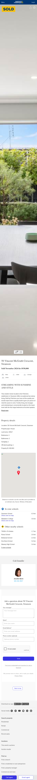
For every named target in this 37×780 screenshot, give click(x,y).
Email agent (26, 777)
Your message (7, 607)
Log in (33, 2)
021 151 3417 (18, 581)
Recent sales (5, 734)
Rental (3, 726)
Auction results (6, 749)
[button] (18, 473)
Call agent (9, 777)
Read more (4, 410)
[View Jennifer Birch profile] (18, 572)
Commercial (5, 730)
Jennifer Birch (18, 579)
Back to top (17, 688)
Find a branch (5, 759)
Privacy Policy (18, 676)
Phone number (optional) (10, 636)
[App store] (17, 704)
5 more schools (6, 547)
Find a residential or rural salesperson (13, 764)
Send (18, 658)
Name (4, 620)
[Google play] (25, 704)
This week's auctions (8, 745)
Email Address (7, 628)
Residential (5, 722)
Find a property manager (9, 768)
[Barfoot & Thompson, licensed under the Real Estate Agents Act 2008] (18, 2)
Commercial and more (8, 772)
